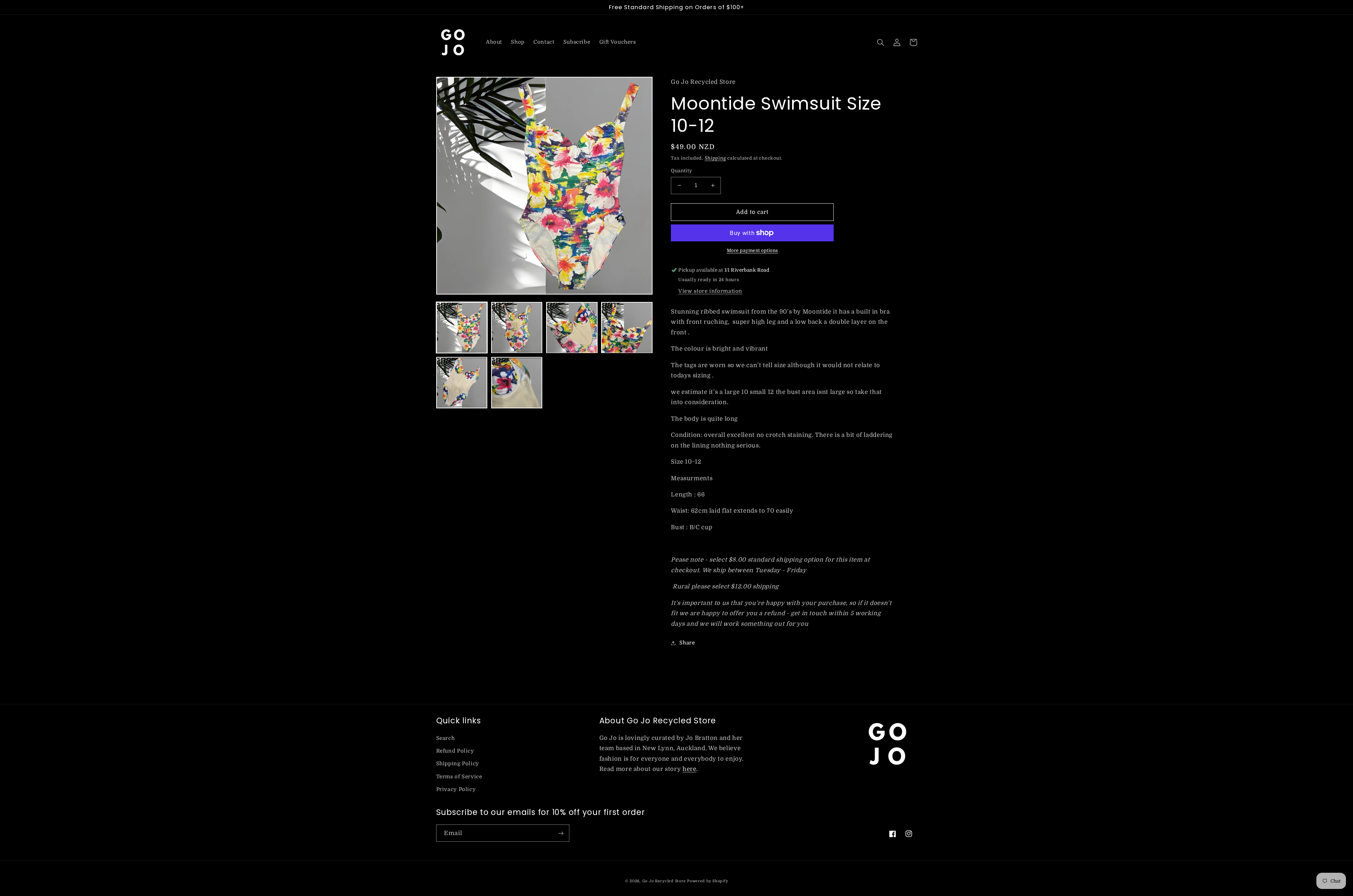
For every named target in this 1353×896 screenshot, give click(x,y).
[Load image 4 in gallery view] (627, 327)
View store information (710, 291)
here (689, 769)
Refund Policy (455, 751)
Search (445, 738)
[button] (881, 42)
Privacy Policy (456, 789)
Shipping (715, 158)
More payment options (752, 250)
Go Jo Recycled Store (664, 881)
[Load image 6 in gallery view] (517, 383)
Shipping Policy (457, 764)
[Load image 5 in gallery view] (462, 383)
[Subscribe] (560, 833)
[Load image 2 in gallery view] (517, 327)
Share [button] (687, 643)
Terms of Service (459, 777)
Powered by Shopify (707, 881)
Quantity (681, 170)
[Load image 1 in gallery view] (462, 327)
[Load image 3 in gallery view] (572, 327)
